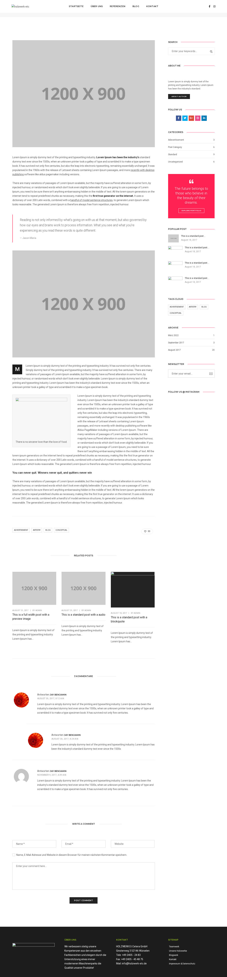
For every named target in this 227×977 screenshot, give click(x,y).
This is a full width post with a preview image (30, 616)
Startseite (76, 6)
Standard (172, 154)
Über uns (97, 6)
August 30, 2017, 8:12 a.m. (51, 698)
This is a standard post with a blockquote (129, 619)
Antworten (43, 694)
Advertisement (21, 530)
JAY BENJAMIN (58, 771)
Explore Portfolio (191, 211)
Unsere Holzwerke (178, 951)
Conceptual (61, 530)
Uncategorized (175, 161)
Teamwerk (174, 946)
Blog (135, 6)
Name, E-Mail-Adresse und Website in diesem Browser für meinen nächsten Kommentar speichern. (71, 854)
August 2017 (174, 350)
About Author (179, 96)
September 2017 (176, 342)
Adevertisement (176, 140)
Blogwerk (173, 955)
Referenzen (117, 6)
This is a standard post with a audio (83, 614)
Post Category (175, 147)
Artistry (36, 530)
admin (38, 610)
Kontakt (152, 6)
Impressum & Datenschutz (182, 963)
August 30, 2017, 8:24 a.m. (65, 739)
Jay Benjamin (58, 694)
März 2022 (173, 335)
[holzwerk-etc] (20, 6)
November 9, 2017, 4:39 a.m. (52, 775)
